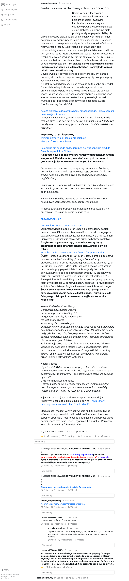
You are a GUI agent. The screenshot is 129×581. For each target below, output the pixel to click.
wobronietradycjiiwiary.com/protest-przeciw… (63, 504)
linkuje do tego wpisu (55, 577)
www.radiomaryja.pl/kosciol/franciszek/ (63, 137)
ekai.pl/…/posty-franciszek (56, 141)
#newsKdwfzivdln (51, 218)
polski (7, 24)
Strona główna (12, 4)
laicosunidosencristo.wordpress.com (61, 225)
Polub (46, 465)
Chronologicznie (11, 9)
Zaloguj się (9, 14)
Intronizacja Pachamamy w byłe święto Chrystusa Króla (72, 252)
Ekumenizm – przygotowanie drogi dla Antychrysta (66, 487)
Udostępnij (55, 436)
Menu (6, 569)
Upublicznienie (12, 574)
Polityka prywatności (8, 577)
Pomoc (3, 574)
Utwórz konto (10, 19)
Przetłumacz (86, 436)
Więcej (107, 436)
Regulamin (4, 576)
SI (98, 436)
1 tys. (73, 436)
